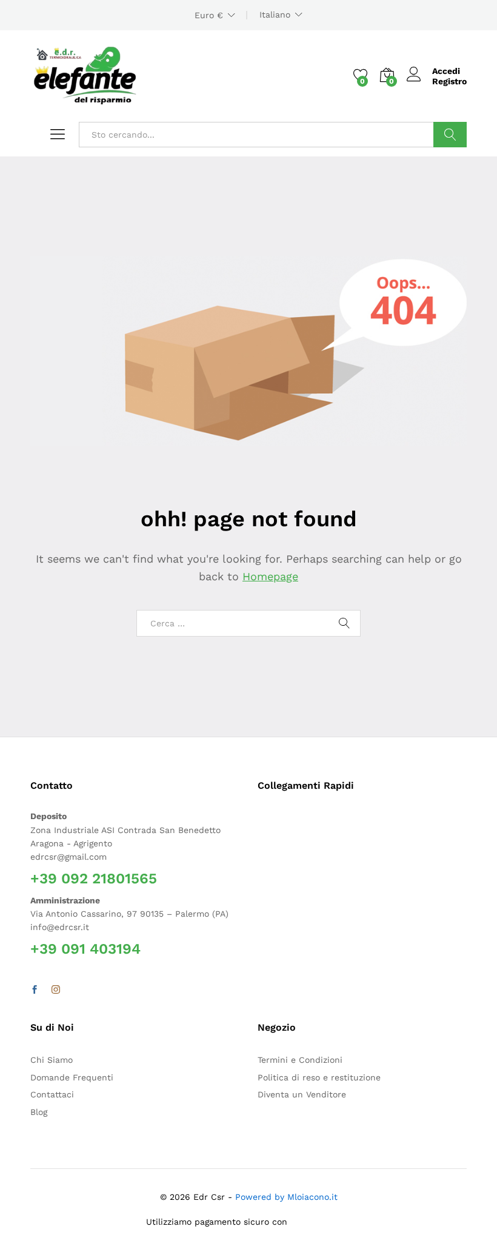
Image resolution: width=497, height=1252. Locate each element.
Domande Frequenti (71, 1077)
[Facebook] (34, 990)
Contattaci (52, 1094)
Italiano (274, 14)
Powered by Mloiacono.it (286, 1197)
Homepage (270, 576)
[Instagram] (56, 990)
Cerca (450, 134)
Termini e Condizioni (300, 1060)
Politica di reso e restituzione (319, 1077)
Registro (449, 81)
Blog (38, 1112)
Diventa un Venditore (302, 1094)
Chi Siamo (51, 1060)
